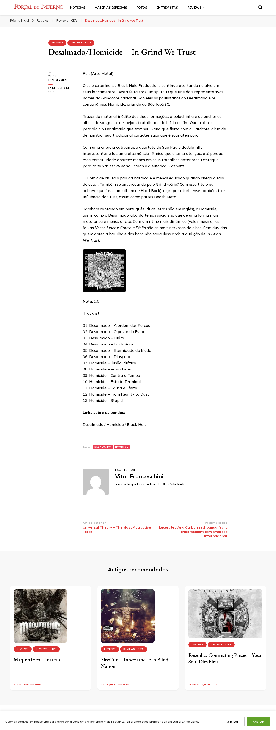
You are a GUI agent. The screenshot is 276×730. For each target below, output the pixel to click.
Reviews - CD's (81, 42)
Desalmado (197, 98)
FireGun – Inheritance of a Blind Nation (134, 662)
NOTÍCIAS (77, 7)
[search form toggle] (260, 7)
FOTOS (141, 7)
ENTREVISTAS (167, 7)
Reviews (57, 42)
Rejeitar (232, 722)
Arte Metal (102, 73)
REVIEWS (194, 7)
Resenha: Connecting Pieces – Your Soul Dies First (225, 658)
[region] (138, 720)
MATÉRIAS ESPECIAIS (111, 7)
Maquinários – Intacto (37, 659)
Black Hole (137, 424)
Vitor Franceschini (58, 78)
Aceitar (258, 722)
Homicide (116, 104)
